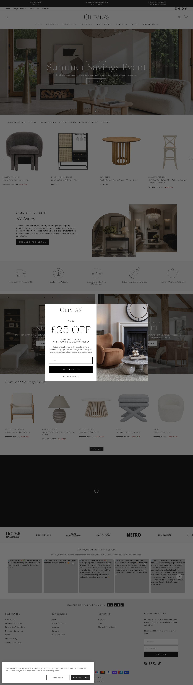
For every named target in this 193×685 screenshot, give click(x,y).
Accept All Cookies (81, 677)
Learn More (58, 677)
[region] (48, 672)
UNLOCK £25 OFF (71, 369)
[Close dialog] (144, 308)
